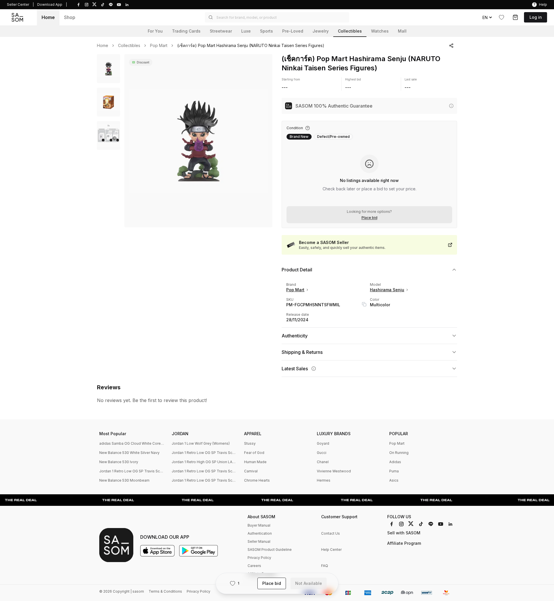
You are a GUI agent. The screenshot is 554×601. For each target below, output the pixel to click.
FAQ (324, 566)
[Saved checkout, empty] (515, 17)
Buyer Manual (259, 525)
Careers (254, 566)
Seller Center (18, 4)
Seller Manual (259, 541)
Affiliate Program (404, 543)
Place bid (369, 218)
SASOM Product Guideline (270, 549)
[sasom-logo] (17, 17)
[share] (451, 45)
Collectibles (129, 45)
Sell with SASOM (403, 532)
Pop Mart (158, 45)
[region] (198, 141)
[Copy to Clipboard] (364, 304)
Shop (69, 17)
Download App (49, 4)
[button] (277, 17)
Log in (535, 17)
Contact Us (330, 533)
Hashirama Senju (387, 289)
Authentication (260, 533)
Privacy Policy (259, 557)
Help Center (331, 549)
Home (48, 17)
